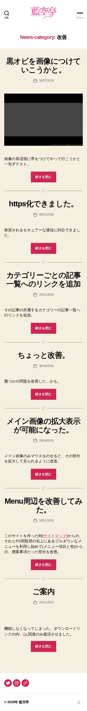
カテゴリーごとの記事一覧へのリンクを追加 (43, 279)
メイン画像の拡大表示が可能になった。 (43, 425)
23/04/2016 (46, 440)
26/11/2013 (46, 602)
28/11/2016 (46, 294)
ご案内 (44, 591)
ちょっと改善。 (43, 355)
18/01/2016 (46, 520)
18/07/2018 (46, 80)
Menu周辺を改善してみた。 (43, 505)
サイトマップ (55, 536)
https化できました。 (43, 203)
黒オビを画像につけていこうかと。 (43, 65)
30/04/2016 (46, 366)
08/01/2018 (46, 214)
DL (25, 634)
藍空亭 (24, 702)
